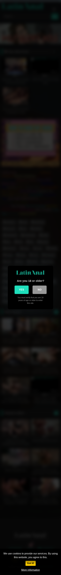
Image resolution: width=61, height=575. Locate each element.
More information (30, 570)
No (39, 289)
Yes (21, 289)
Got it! (30, 563)
